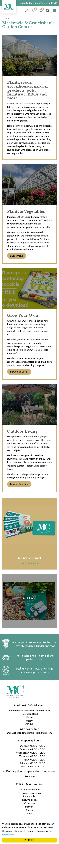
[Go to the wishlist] (32, 10)
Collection (29, 803)
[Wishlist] (34, 10)
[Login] (27, 10)
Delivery (29, 806)
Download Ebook (19, 371)
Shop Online (16, 255)
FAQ (29, 813)
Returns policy (29, 799)
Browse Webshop (19, 484)
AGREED (29, 840)
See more (30, 776)
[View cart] (41, 10)
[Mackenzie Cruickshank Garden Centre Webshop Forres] (9, 7)
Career (29, 810)
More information (29, 563)
